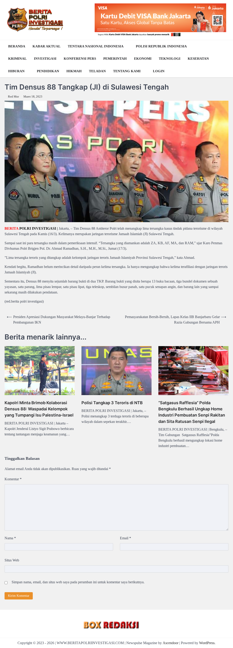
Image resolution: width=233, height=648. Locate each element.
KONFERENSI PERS (80, 58)
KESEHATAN (198, 58)
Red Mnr (13, 96)
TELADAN (97, 71)
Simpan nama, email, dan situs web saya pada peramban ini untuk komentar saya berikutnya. (78, 582)
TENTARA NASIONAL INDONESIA (96, 46)
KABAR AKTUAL (47, 46)
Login (159, 71)
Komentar (13, 479)
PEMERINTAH (115, 58)
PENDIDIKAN (48, 71)
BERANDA (16, 46)
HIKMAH (74, 71)
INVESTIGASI (45, 58)
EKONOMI (143, 58)
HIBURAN (16, 71)
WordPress (207, 643)
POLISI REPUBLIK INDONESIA (161, 46)
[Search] (223, 58)
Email (125, 538)
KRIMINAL (17, 58)
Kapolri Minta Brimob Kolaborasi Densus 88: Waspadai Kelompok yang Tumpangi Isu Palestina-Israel (39, 408)
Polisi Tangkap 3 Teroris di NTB (112, 402)
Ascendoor (170, 643)
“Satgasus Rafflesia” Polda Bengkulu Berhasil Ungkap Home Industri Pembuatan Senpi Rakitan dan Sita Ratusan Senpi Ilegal (191, 412)
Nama (10, 538)
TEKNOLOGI (169, 58)
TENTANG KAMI (127, 71)
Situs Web (12, 560)
